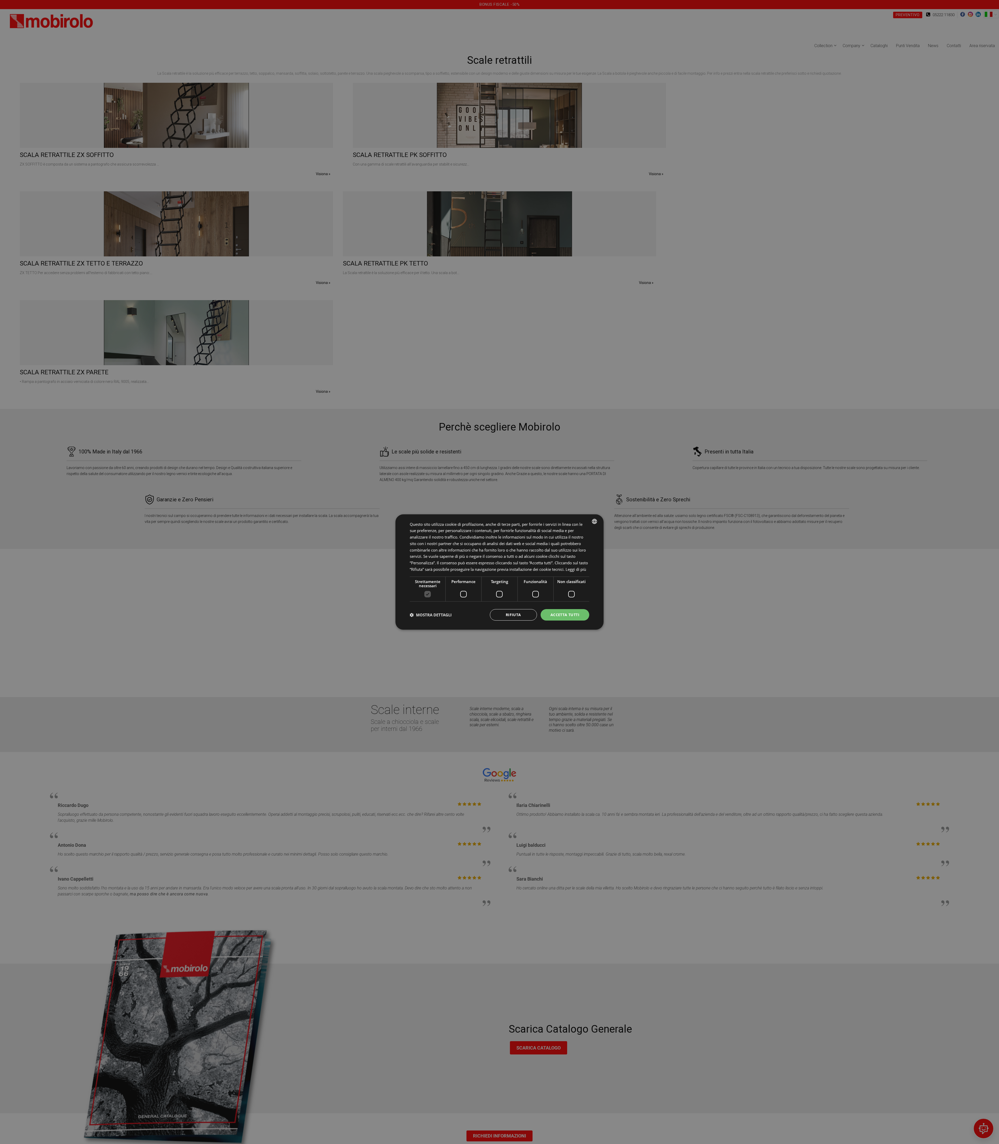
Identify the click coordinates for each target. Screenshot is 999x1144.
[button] (431, 615)
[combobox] (594, 521)
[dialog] (499, 572)
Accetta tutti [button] (564, 614)
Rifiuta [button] (513, 614)
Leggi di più (576, 569)
